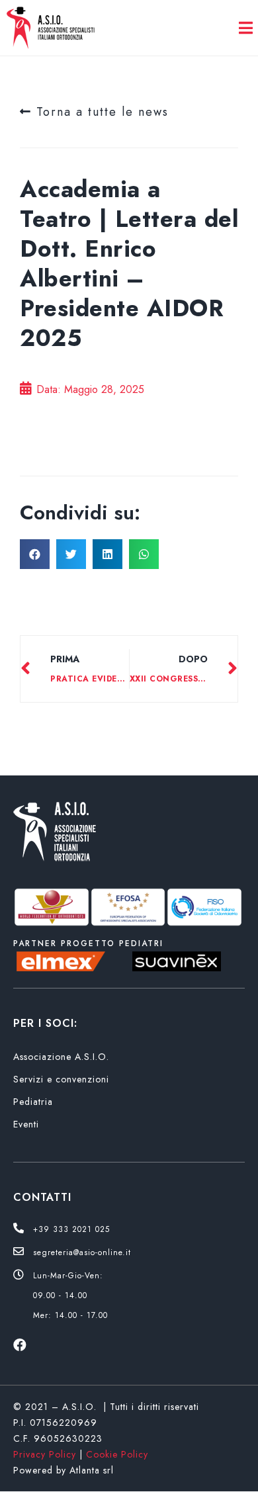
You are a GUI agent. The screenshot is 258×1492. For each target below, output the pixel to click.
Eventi (26, 1124)
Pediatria (33, 1101)
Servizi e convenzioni (61, 1079)
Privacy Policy (44, 1454)
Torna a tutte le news (100, 111)
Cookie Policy (117, 1454)
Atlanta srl (91, 1470)
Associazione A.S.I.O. (61, 1056)
